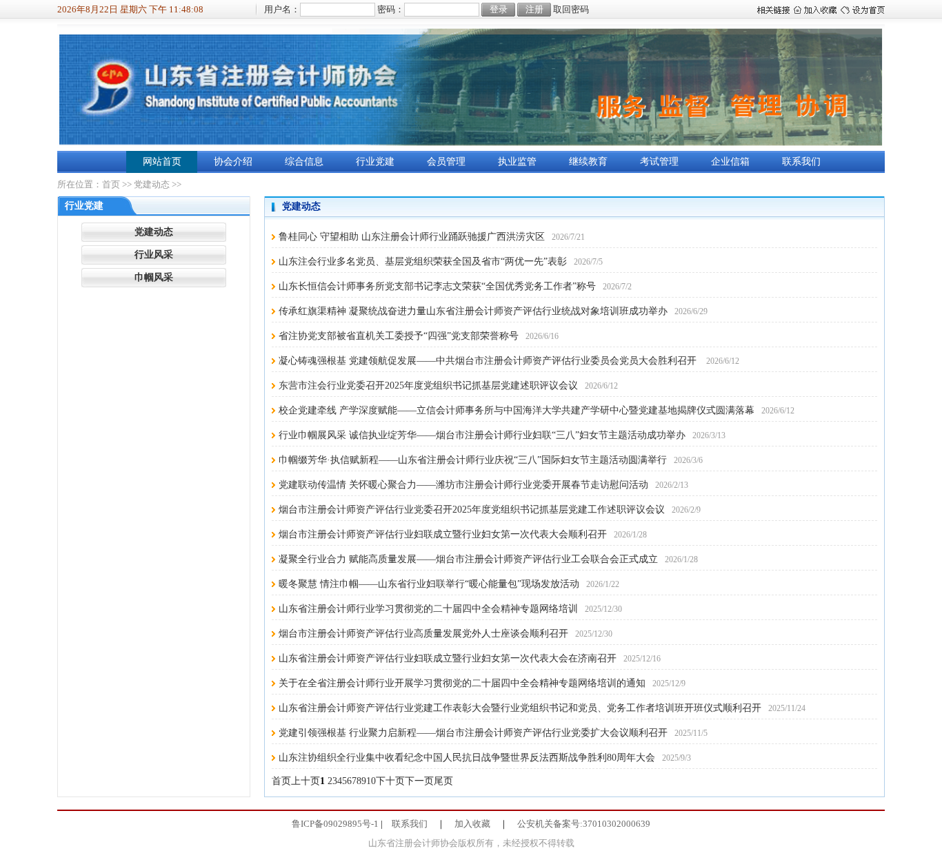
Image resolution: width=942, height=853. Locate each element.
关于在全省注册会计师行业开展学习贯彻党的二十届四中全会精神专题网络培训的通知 (462, 683)
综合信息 (304, 161)
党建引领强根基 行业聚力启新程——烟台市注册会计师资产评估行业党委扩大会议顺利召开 (473, 733)
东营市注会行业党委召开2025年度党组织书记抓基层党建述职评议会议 (428, 385)
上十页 (305, 781)
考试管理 (659, 161)
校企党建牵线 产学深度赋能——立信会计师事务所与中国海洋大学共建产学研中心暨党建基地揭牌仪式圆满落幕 (516, 410)
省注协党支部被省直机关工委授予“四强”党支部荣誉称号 (399, 336)
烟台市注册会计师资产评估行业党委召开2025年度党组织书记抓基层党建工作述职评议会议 (472, 509)
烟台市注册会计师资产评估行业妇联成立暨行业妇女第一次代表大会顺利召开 (443, 534)
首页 (111, 184)
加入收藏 (472, 824)
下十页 (390, 781)
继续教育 (588, 161)
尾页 (443, 781)
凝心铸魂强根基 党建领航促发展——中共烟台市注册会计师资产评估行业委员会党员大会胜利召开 (489, 361)
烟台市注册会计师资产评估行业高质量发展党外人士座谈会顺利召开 (423, 633)
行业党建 (375, 161)
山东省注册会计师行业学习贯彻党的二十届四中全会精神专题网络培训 (428, 609)
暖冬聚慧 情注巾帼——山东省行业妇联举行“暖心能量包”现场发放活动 (429, 584)
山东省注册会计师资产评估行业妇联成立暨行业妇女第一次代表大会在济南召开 (448, 658)
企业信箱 (730, 161)
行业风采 (153, 254)
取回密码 (571, 9)
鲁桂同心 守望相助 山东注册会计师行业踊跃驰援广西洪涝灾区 (412, 237)
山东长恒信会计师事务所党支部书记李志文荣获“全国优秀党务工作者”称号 (437, 286)
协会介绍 (233, 161)
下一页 (419, 781)
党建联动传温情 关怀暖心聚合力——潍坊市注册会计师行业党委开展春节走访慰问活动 (463, 485)
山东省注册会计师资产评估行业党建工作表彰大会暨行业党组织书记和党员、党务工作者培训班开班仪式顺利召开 (520, 708)
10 (371, 781)
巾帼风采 (153, 277)
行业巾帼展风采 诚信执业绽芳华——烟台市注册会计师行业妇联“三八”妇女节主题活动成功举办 (482, 435)
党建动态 (152, 184)
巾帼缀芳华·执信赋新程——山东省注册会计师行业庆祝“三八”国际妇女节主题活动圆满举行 (473, 460)
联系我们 (801, 161)
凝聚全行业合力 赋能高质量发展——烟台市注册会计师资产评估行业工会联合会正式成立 (468, 559)
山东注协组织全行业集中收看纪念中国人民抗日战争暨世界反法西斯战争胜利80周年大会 (467, 757)
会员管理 (446, 161)
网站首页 (162, 161)
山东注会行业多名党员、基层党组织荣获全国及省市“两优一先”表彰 (423, 261)
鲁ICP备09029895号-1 (335, 824)
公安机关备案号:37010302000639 (583, 824)
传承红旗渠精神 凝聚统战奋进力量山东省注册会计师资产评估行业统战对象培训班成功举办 (473, 311)
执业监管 (517, 161)
